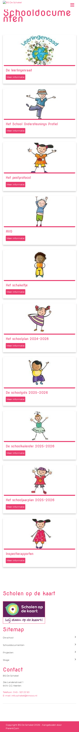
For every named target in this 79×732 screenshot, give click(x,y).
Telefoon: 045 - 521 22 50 (16, 692)
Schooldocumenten (13, 645)
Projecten (8, 652)
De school (8, 637)
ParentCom (12, 728)
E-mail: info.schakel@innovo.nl (20, 695)
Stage (6, 659)
